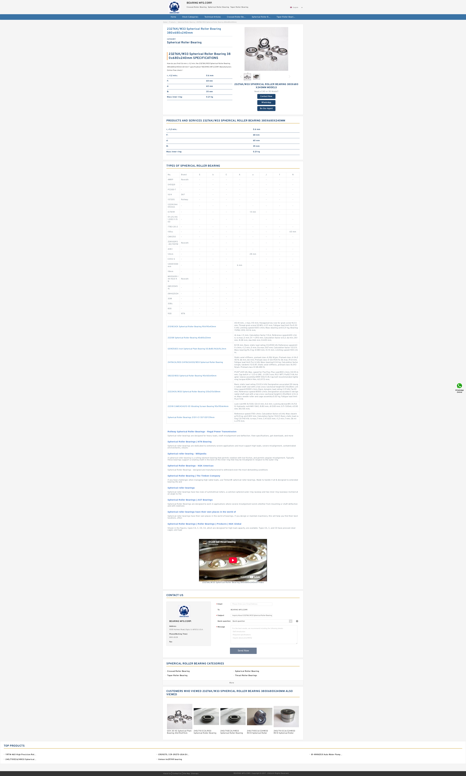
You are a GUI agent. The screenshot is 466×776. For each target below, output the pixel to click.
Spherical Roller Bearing (262, 17)
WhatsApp (266, 102)
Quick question (224, 621)
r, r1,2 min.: (172, 75)
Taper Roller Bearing (286, 17)
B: (168, 91)
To (219, 610)
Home (173, 17)
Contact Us (176, 774)
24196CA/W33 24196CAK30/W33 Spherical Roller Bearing (195, 362)
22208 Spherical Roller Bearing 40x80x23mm (189, 338)
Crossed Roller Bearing (237, 17)
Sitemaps (195, 774)
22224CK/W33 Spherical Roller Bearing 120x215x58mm (194, 392)
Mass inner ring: (174, 97)
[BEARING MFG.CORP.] (174, 6)
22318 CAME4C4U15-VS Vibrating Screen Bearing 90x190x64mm (198, 406)
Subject (220, 615)
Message (220, 627)
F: (168, 81)
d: (168, 86)
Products (172, 22)
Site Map (186, 774)
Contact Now (266, 96)
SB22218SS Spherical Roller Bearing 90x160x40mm (192, 376)
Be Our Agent (266, 108)
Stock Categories (190, 17)
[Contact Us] (459, 388)
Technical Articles (212, 17)
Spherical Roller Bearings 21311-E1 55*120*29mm (191, 417)
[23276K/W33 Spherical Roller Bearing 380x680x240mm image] (266, 49)
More (231, 683)
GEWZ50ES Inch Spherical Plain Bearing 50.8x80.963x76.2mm (197, 349)
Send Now (243, 650)
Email (219, 604)
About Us (167, 774)
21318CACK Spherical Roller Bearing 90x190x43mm (192, 326)
